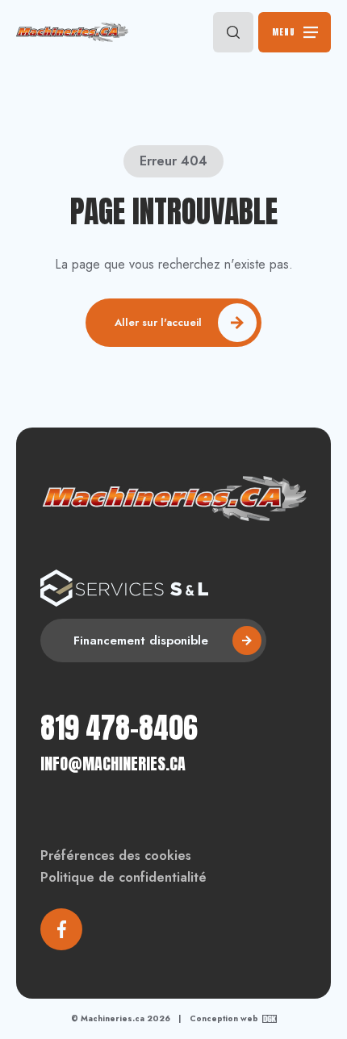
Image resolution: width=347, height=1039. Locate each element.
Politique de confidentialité (123, 877)
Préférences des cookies (115, 855)
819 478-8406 (119, 727)
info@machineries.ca (113, 763)
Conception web (224, 1019)
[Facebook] (61, 929)
